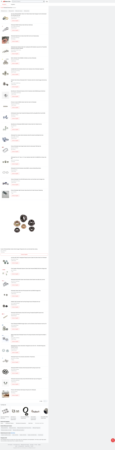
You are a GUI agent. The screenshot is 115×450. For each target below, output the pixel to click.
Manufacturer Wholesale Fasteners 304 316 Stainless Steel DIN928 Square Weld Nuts (28, 91)
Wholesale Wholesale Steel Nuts (18, 430)
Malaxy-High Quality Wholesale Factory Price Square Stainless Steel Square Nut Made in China (28, 335)
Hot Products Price (16, 444)
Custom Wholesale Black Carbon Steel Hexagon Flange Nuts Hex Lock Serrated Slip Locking (19, 249)
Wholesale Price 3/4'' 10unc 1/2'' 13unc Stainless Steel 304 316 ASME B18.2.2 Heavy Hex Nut (28, 158)
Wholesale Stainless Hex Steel (6, 430)
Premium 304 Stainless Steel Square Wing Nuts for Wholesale (23, 389)
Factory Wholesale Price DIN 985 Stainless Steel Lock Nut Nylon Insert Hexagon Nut (27, 179)
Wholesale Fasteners (18, 10)
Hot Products (10, 444)
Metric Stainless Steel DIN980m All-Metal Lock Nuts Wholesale (23, 58)
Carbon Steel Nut (15, 434)
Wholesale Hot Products (25, 444)
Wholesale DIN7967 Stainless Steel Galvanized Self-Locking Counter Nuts (25, 367)
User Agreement (21, 446)
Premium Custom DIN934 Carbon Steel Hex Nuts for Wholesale (23, 102)
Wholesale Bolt (11, 10)
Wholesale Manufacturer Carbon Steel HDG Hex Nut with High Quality (25, 36)
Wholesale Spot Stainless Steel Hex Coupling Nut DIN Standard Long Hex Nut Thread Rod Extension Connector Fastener (29, 47)
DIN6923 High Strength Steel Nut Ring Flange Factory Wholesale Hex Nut (25, 301)
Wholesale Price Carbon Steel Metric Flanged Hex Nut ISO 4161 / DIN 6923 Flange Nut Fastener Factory (28, 346)
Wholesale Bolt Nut (4, 427)
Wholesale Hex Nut (12, 427)
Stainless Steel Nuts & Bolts (6, 434)
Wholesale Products (10, 423)
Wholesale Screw (4, 10)
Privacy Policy (27, 446)
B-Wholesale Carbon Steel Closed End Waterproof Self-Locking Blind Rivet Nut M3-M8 (28, 113)
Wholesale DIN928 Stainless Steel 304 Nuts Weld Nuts (22, 24)
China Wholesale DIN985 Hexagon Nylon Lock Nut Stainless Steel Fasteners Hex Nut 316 (28, 323)
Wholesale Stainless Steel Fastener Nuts (24, 427)
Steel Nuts (30, 423)
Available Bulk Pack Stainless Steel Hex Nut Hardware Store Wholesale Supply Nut (27, 69)
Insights (39, 444)
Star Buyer (32, 444)
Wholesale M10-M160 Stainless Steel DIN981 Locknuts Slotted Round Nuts (26, 168)
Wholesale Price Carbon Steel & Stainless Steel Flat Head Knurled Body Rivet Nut (27, 135)
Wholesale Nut (26, 10)
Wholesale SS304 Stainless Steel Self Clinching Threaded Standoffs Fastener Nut (27, 312)
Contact (32, 446)
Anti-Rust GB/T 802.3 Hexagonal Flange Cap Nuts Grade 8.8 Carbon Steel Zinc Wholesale (29, 257)
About (16, 446)
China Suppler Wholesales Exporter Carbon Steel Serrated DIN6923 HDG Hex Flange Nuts (29, 268)
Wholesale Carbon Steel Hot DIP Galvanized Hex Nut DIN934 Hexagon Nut (26, 290)
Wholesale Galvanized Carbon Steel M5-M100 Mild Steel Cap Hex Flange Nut (26, 378)
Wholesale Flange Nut (36, 427)
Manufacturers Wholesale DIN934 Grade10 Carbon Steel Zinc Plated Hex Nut (26, 124)
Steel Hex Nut (40, 434)
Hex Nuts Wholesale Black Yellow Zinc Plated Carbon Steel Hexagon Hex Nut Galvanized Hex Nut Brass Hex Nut (28, 14)
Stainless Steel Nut (23, 434)
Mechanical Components (21, 423)
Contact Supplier (15, 20)
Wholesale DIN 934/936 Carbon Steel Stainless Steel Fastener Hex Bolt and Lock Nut (28, 279)
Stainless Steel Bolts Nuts (32, 434)
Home (2, 423)
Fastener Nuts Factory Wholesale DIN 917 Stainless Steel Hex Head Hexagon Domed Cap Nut (29, 80)
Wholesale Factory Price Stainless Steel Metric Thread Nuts (23, 356)
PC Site (35, 444)
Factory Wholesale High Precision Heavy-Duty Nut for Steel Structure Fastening (27, 190)
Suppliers (13, 4)
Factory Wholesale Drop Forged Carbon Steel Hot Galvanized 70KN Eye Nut (26, 146)
